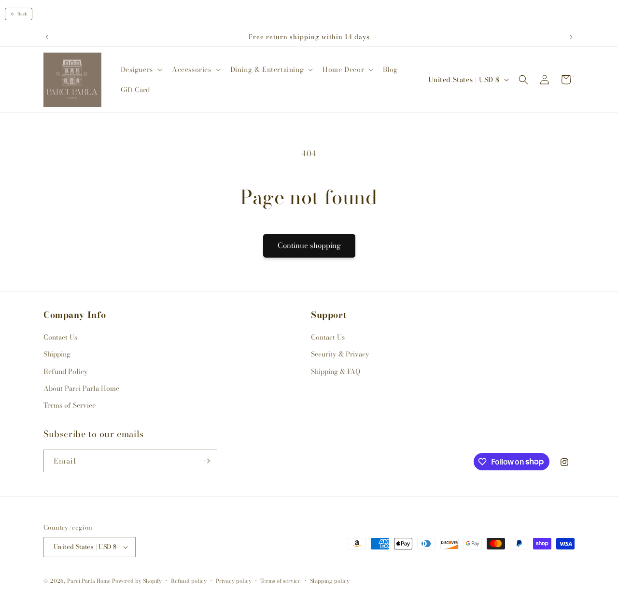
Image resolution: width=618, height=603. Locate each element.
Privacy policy (234, 581)
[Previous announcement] (46, 37)
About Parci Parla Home (81, 388)
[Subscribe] (206, 461)
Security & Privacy (340, 354)
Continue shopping (309, 245)
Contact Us (60, 337)
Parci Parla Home (89, 581)
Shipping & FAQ (335, 371)
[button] (140, 69)
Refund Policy (65, 371)
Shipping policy (330, 581)
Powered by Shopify (137, 581)
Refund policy (189, 581)
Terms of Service (69, 405)
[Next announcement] (571, 37)
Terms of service (280, 581)
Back (22, 14)
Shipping (56, 354)
